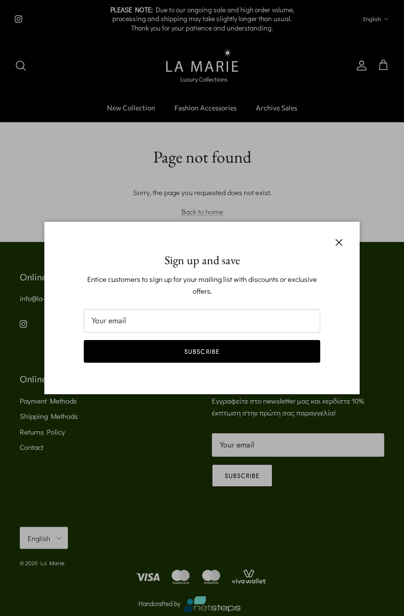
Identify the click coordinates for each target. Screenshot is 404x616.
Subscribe (201, 351)
